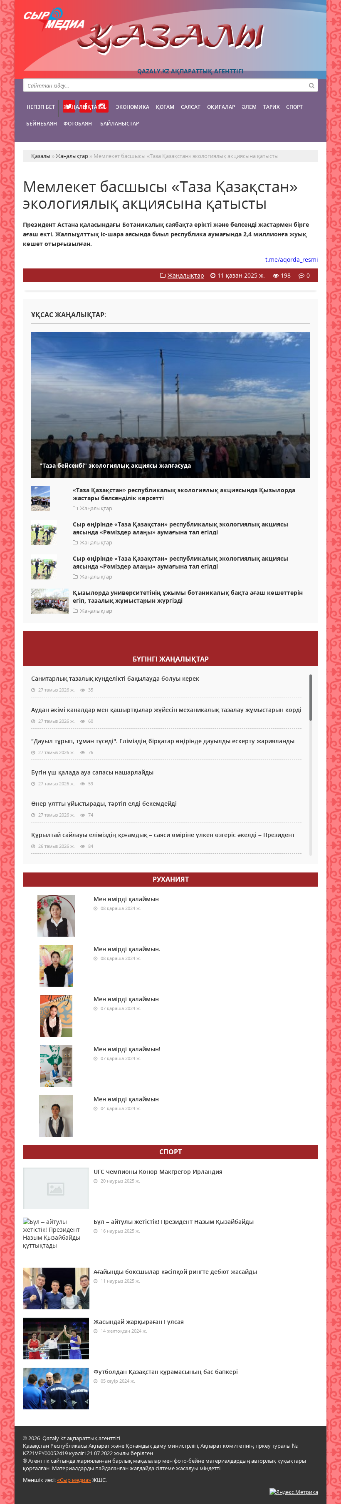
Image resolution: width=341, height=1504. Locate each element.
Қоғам (165, 106)
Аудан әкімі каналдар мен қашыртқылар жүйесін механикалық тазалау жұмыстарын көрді (166, 710)
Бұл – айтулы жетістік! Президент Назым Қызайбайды (174, 1222)
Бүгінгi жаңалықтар (171, 659)
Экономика (132, 106)
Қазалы (170, 39)
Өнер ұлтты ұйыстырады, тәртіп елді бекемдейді (104, 803)
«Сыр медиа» (74, 1480)
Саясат (190, 106)
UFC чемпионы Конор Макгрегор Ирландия (158, 1172)
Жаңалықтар (82, 106)
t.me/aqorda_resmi (291, 259)
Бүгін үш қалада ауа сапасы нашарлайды (92, 772)
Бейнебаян (41, 123)
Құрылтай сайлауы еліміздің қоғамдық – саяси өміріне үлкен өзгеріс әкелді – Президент (163, 835)
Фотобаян (78, 123)
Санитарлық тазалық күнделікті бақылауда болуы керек (115, 678)
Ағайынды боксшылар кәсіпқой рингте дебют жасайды (175, 1272)
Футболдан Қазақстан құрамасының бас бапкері (166, 1372)
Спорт (294, 106)
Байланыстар (119, 123)
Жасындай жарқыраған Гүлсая (139, 1322)
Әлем (249, 106)
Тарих (271, 106)
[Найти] (311, 85)
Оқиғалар (221, 106)
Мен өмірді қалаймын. (127, 949)
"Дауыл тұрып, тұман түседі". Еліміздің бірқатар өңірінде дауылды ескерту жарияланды (162, 741)
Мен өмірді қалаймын (126, 899)
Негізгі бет (41, 106)
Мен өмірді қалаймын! (127, 1049)
